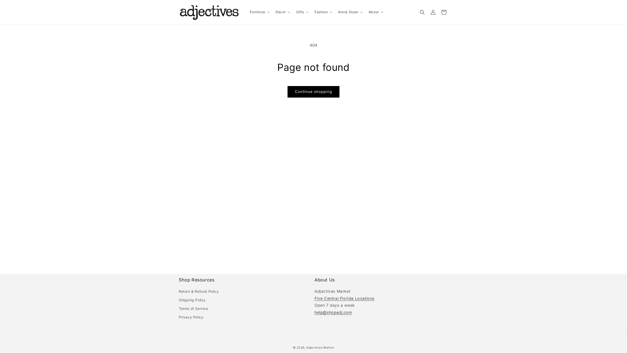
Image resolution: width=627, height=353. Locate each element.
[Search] (422, 12)
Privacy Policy (191, 317)
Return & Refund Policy (199, 291)
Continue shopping (313, 91)
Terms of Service (193, 308)
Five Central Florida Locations (344, 298)
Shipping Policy (192, 300)
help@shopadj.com (333, 312)
